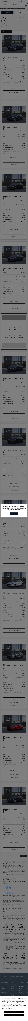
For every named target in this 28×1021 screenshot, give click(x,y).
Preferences (14, 1017)
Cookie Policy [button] (6, 1006)
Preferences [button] (10, 1008)
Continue (13, 513)
